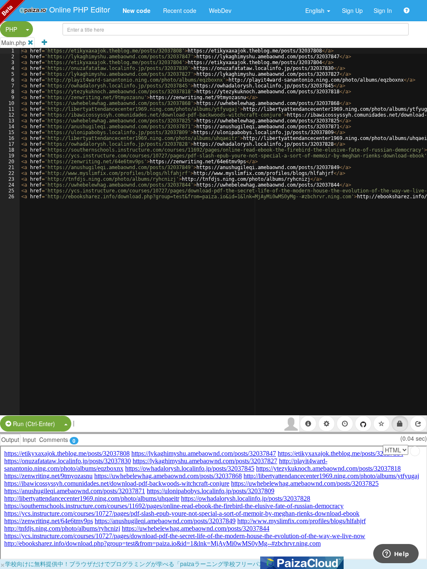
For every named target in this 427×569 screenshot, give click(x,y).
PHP (11, 29)
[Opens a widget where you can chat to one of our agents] (396, 554)
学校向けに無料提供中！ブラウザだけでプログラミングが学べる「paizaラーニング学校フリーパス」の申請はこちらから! (164, 563)
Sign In (383, 10)
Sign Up (352, 10)
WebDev (220, 10)
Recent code (179, 10)
